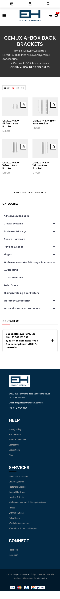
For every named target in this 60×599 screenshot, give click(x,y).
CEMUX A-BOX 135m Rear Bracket (44, 122)
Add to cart (23, 105)
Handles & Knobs (29, 247)
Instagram (13, 555)
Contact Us (14, 445)
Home (16, 51)
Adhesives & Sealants (29, 216)
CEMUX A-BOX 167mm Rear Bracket (10, 165)
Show (6, 88)
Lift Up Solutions (13, 277)
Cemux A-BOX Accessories (30, 63)
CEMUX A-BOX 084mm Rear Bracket (10, 123)
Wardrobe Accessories (29, 300)
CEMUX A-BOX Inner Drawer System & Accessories (26, 57)
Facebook (13, 550)
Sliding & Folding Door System (29, 293)
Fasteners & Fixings (29, 231)
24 (17, 88)
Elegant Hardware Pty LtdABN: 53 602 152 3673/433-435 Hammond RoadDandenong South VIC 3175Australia (22, 340)
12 (13, 88)
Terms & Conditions (17, 439)
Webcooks (42, 578)
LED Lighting (11, 269)
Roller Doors (11, 285)
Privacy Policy (15, 429)
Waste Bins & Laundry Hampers (29, 308)
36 (22, 88)
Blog (11, 455)
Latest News (14, 450)
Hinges (29, 254)
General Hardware (29, 239)
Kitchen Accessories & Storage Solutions (29, 262)
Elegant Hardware (21, 574)
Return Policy (15, 434)
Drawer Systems (33, 51)
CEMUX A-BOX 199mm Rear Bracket (40, 165)
